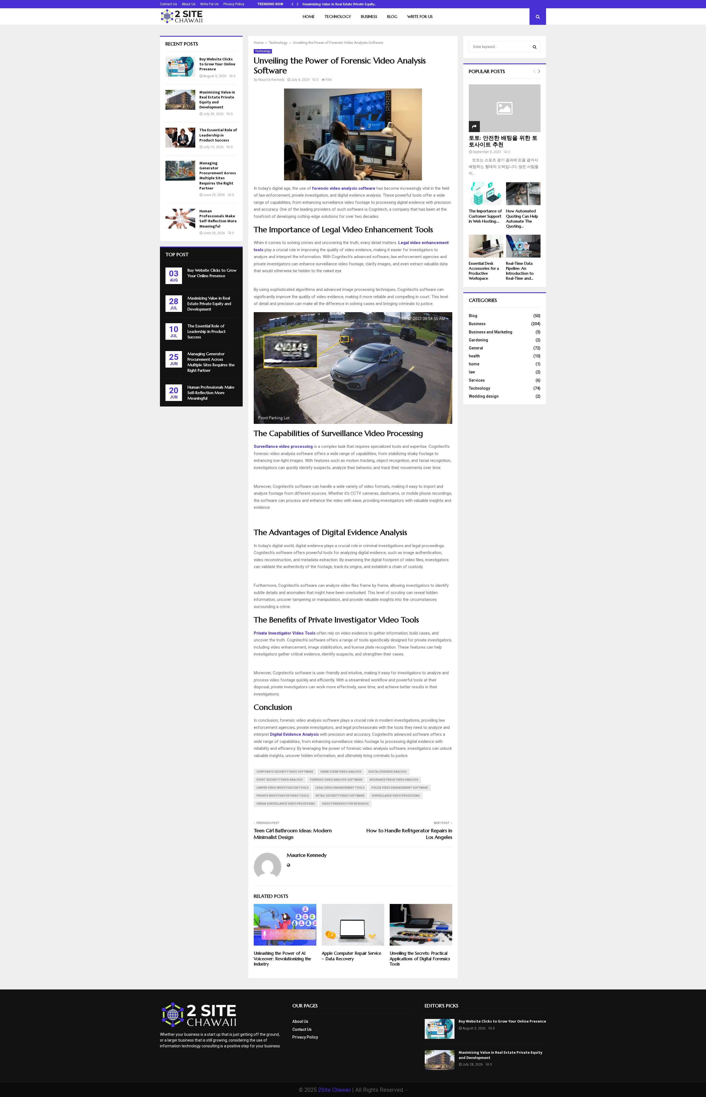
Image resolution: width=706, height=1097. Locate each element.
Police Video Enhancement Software (399, 787)
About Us (189, 4)
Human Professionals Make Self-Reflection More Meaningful (218, 218)
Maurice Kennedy (271, 80)
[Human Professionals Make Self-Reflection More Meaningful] (180, 219)
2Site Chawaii (334, 1090)
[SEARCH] (535, 46)
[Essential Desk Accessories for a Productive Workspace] (486, 246)
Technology (338, 16)
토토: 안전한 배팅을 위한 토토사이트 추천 (503, 141)
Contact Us (168, 4)
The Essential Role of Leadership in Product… (337, 4)
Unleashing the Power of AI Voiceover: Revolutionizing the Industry (282, 959)
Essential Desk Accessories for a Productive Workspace (484, 271)
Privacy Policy (233, 4)
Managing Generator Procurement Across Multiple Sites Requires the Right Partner (217, 175)
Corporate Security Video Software (284, 771)
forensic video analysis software (336, 779)
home (474, 364)
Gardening (478, 340)
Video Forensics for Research (345, 803)
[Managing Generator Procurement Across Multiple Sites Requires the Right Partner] (180, 171)
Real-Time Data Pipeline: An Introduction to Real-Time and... (520, 271)
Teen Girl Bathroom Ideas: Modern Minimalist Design (293, 833)
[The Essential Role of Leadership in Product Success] (180, 138)
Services (477, 380)
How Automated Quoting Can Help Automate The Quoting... (522, 218)
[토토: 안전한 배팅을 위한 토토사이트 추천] (505, 108)
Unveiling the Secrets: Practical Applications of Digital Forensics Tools (420, 959)
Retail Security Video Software (340, 795)
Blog (392, 16)
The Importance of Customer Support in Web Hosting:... (485, 215)
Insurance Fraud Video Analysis (394, 779)
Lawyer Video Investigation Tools (282, 787)
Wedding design (484, 396)
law (472, 372)
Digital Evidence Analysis (387, 771)
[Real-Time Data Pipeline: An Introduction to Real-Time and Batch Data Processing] (523, 246)
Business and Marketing (490, 332)
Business (369, 16)
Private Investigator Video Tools (282, 795)
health (474, 356)
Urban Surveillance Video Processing (285, 803)
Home (309, 16)
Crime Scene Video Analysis (341, 771)
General (476, 348)
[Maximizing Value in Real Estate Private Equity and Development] (180, 100)
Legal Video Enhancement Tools (340, 787)
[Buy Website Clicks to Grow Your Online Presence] (180, 67)
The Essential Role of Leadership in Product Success (218, 135)
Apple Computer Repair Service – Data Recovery (351, 956)
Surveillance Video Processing (395, 795)
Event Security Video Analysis (279, 779)
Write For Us (209, 4)
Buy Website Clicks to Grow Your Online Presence (217, 64)
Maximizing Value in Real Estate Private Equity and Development (217, 100)
